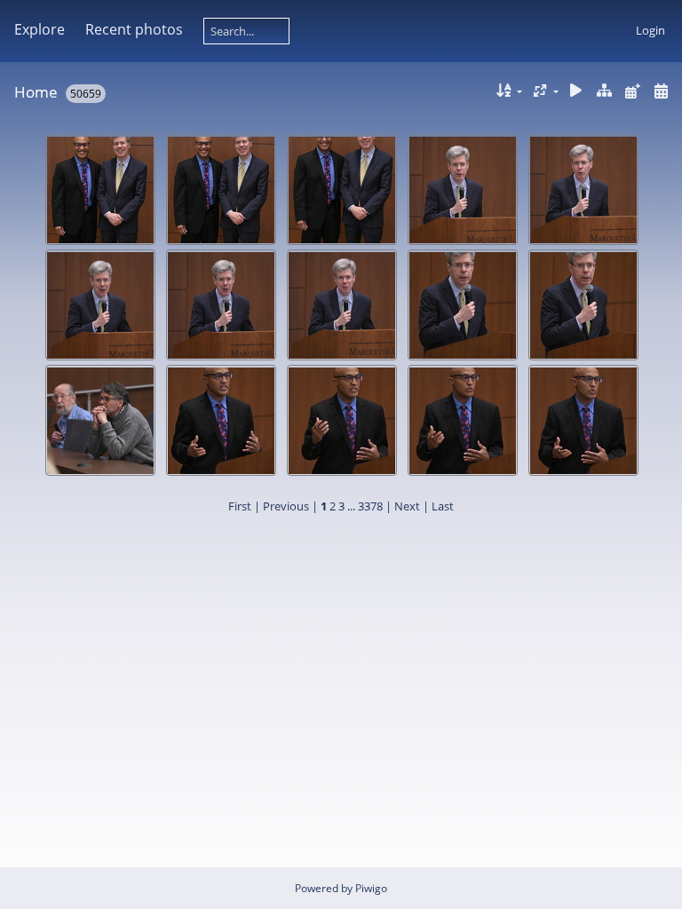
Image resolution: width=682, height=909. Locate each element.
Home (36, 92)
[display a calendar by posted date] (632, 91)
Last (443, 506)
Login (650, 30)
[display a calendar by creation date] (660, 91)
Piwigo (371, 888)
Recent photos (134, 29)
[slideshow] (576, 91)
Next (407, 506)
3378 (370, 506)
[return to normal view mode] (604, 91)
